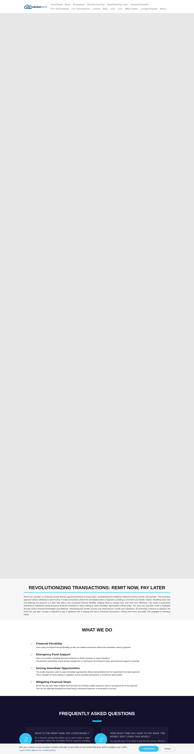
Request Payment (139, 4)
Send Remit (56, 4)
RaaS (67, 4)
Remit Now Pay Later (117, 4)
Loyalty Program (149, 9)
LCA (120, 9)
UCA (112, 9)
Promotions (79, 4)
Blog (105, 9)
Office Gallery (131, 9)
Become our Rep (96, 4)
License (96, 9)
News (163, 9)
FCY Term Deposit (60, 9)
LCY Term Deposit (81, 9)
